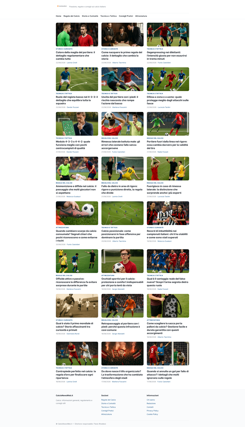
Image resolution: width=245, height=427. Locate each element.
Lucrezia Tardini (164, 107)
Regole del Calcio (72, 16)
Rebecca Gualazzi (74, 196)
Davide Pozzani (73, 107)
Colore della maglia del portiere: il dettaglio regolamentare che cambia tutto (75, 55)
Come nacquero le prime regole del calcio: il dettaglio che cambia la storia (121, 55)
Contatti (150, 407)
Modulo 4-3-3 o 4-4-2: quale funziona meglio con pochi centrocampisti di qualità (73, 145)
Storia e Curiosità (90, 16)
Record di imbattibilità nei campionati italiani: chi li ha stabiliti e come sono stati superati (167, 234)
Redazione (151, 403)
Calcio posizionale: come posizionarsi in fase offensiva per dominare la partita (120, 234)
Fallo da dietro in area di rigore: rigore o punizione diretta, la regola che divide (121, 189)
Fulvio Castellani (164, 63)
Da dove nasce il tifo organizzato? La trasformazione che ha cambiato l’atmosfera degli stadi (122, 374)
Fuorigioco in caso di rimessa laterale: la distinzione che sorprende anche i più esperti (164, 189)
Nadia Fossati (163, 152)
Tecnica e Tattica (108, 16)
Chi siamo (151, 400)
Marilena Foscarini (119, 107)
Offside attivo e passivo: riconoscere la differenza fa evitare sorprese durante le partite (76, 282)
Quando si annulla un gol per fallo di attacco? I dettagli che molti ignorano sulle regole (168, 374)
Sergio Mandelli (118, 289)
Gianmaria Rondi (73, 334)
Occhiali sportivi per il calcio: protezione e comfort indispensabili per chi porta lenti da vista (122, 282)
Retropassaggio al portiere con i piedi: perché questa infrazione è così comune (120, 327)
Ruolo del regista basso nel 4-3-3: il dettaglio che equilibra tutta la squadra (77, 100)
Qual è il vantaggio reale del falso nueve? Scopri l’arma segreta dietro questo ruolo (167, 282)
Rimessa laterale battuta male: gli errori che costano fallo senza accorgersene (120, 145)
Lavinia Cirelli (72, 63)
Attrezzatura (141, 16)
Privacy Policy (152, 411)
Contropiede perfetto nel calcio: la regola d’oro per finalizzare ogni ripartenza (76, 374)
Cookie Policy (152, 414)
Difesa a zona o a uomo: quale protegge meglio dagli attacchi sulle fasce (168, 100)
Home (58, 16)
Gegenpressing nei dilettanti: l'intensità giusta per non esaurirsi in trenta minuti (167, 55)
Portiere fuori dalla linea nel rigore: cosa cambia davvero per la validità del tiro (167, 145)
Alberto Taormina (119, 63)
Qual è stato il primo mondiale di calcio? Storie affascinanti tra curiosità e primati (74, 326)
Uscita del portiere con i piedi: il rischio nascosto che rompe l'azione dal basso (119, 100)
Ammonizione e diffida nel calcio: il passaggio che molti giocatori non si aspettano (76, 189)
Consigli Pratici (126, 16)
